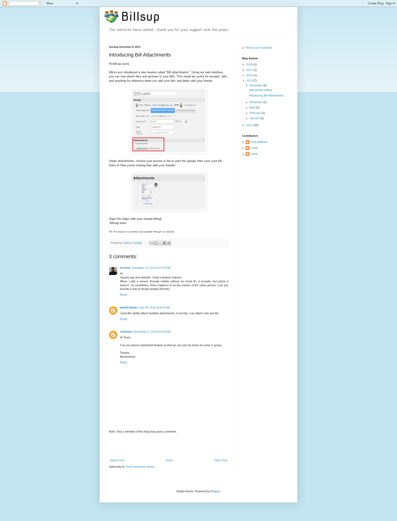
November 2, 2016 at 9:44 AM (151, 331)
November (256, 102)
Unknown (126, 331)
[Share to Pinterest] (169, 243)
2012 (249, 125)
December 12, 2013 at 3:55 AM (151, 267)
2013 (249, 80)
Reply (123, 294)
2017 (249, 70)
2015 (249, 75)
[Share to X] (160, 243)
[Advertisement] (169, 446)
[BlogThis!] (156, 243)
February (255, 113)
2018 (249, 64)
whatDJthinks (129, 307)
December (256, 85)
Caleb (254, 148)
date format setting (260, 90)
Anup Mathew (258, 142)
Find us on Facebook (259, 47)
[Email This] (151, 243)
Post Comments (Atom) (140, 466)
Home (169, 460)
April (253, 107)
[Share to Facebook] (164, 243)
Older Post (220, 460)
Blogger (215, 491)
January (255, 118)
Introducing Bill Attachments (266, 95)
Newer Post (117, 460)
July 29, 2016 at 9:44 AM (154, 307)
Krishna (125, 267)
